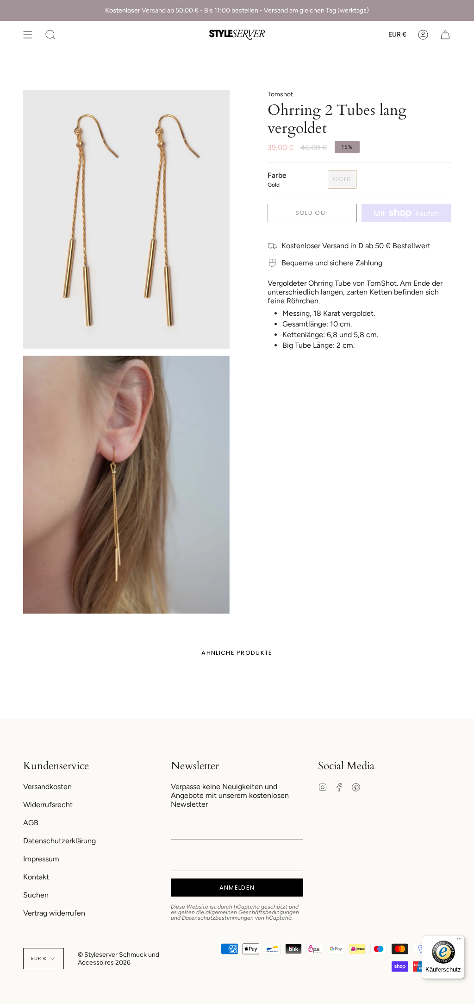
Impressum (41, 858)
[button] (50, 35)
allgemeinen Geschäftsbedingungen (252, 912)
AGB (30, 822)
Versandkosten (47, 786)
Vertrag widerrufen (54, 913)
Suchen (36, 895)
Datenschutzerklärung (59, 840)
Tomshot (280, 94)
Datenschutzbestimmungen (218, 918)
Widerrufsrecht (48, 804)
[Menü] (459, 941)
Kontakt (36, 876)
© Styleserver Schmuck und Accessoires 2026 (118, 958)
